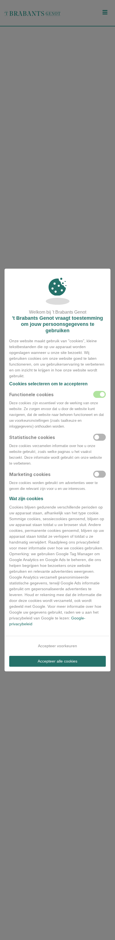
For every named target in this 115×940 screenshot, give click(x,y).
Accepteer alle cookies (57, 661)
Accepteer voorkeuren (57, 646)
